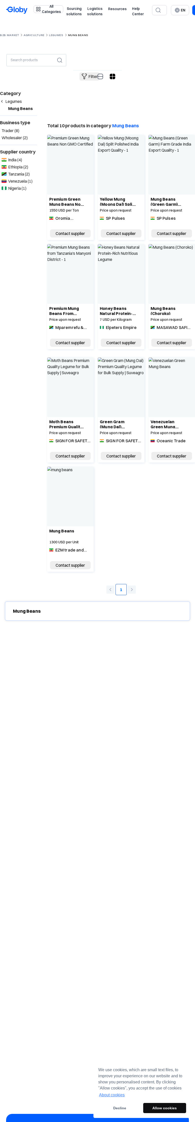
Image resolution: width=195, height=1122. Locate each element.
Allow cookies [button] (164, 1108)
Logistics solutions (95, 11)
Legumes (56, 35)
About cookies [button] (112, 1095)
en (183, 10)
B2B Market (9, 35)
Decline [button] (119, 1108)
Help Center (138, 11)
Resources (117, 9)
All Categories (51, 9)
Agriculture (34, 35)
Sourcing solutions (74, 11)
